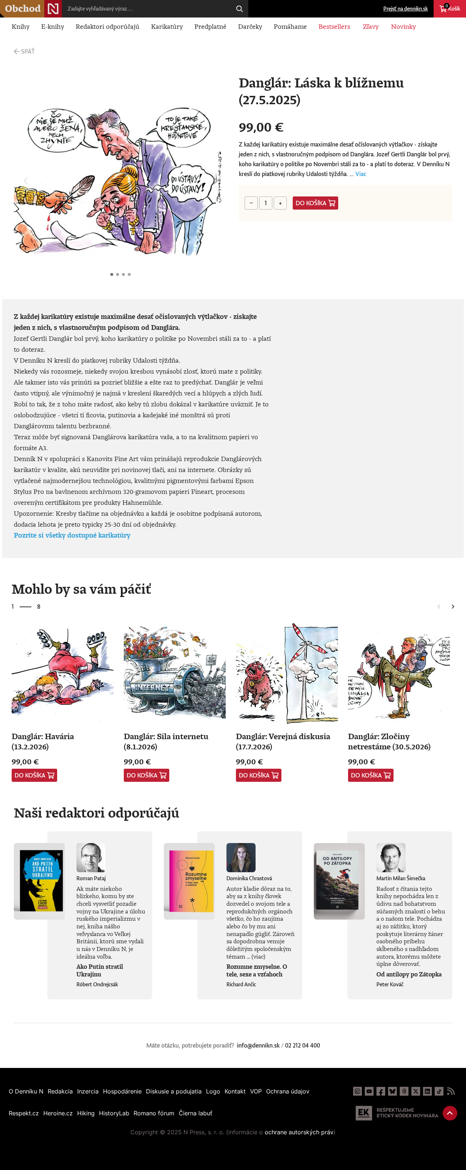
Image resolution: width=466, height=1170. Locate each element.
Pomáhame (290, 26)
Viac (360, 174)
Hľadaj (239, 8)
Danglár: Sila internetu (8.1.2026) (166, 741)
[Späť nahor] (450, 1113)
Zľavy (371, 26)
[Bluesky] (392, 1091)
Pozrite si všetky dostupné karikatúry (72, 535)
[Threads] (404, 1091)
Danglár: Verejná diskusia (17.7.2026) (283, 741)
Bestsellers (334, 26)
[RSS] (451, 1091)
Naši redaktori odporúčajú (96, 812)
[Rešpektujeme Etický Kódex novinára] (397, 1113)
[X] (416, 1091)
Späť (28, 51)
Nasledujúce (215, 180)
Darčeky (250, 26)
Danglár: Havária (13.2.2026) (43, 741)
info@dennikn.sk (258, 1045)
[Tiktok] (439, 1091)
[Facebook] (381, 1091)
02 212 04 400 (302, 1045)
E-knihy (52, 26)
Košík (453, 7)
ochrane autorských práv (299, 1132)
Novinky (403, 26)
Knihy (20, 26)
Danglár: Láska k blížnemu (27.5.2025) (111, 274)
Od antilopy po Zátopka (409, 974)
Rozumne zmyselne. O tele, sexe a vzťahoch (256, 970)
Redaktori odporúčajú (107, 26)
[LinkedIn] (427, 1091)
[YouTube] (369, 1091)
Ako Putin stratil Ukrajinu (99, 970)
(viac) (258, 956)
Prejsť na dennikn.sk (405, 8)
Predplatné (210, 26)
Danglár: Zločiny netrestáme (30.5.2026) (389, 741)
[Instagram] (357, 1091)
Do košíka (311, 203)
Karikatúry (167, 26)
